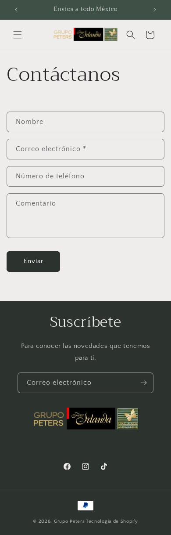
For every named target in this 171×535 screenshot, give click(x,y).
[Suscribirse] (143, 382)
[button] (17, 34)
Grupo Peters (69, 521)
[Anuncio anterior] (16, 9)
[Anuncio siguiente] (154, 9)
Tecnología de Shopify (112, 521)
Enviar (33, 261)
